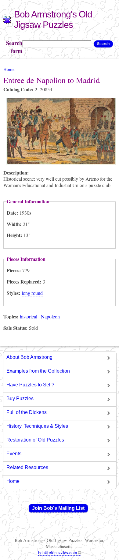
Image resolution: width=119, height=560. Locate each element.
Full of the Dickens (26, 412)
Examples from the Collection (38, 371)
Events (13, 453)
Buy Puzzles (20, 398)
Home (9, 69)
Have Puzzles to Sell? (30, 384)
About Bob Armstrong (29, 357)
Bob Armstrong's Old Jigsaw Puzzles (53, 19)
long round (32, 293)
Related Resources (27, 467)
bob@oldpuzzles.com (57, 552)
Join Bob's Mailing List (58, 508)
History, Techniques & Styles (37, 426)
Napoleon (50, 316)
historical (28, 316)
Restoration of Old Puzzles (35, 439)
